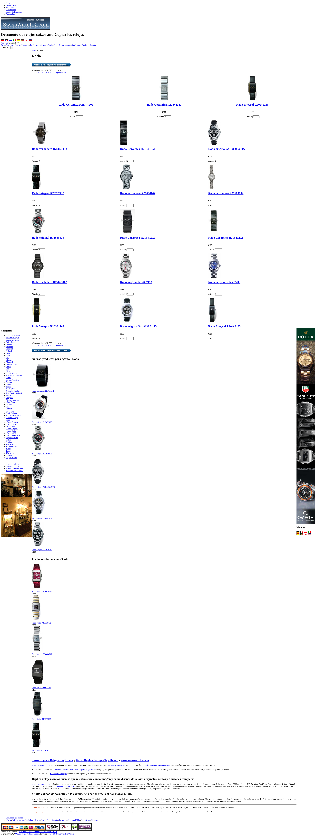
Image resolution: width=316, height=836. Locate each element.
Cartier (8, 353)
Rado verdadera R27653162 (49, 282)
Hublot (8, 387)
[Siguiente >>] (60, 72)
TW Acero (10, 453)
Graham (9, 382)
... (53, 72)
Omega (9, 404)
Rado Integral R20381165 (48, 326)
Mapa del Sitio (74, 820)
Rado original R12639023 (48, 237)
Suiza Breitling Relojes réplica (157, 765)
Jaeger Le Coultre (13, 391)
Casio (8, 355)
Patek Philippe (11, 413)
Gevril (8, 378)
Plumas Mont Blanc (13, 415)
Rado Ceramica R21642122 (164, 104)
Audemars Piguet (12, 338)
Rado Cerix (11, 424)
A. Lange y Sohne (13, 335)
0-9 (55, 832)
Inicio (8, 3)
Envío (50, 45)
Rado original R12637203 (224, 282)
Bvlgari (9, 351)
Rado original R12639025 (42, 422)
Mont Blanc (10, 402)
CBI (7, 358)
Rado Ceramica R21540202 (225, 237)
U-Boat (9, 455)
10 (51, 72)
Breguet (9, 344)
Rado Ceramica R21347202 (137, 237)
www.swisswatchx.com (135, 760)
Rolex (8, 440)
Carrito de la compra (14, 12)
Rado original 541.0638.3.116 (226, 148)
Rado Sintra (11, 431)
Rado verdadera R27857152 (49, 148)
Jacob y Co (10, 389)
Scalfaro (9, 442)
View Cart (5, 43)
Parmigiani (10, 411)
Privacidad (63, 820)
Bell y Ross (10, 342)
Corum (8, 367)
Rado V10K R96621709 (41, 688)
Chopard (9, 362)
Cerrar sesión (11, 5)
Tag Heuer (10, 444)
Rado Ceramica (12, 422)
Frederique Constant (14, 375)
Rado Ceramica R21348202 (76, 104)
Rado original (12, 429)
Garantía (92, 45)
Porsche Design (12, 418)
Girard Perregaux (12, 380)
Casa (3, 45)
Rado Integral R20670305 (42, 591)
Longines (9, 398)
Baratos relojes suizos (14, 818)
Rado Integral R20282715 (48, 193)
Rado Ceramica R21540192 (137, 148)
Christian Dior (11, 364)
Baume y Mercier (13, 340)
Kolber (8, 395)
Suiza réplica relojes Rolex (62, 769)
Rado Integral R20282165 (252, 104)
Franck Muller (11, 373)
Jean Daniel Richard (14, 393)
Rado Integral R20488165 (224, 326)
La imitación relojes (58, 774)
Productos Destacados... (15, 468)
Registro (85, 45)
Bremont (9, 349)
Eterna (8, 371)
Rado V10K (11, 433)
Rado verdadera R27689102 (225, 193)
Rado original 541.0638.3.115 (138, 326)
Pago (56, 45)
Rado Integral (12, 426)
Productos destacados (38, 45)
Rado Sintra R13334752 (41, 623)
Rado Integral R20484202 (42, 654)
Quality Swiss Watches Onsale (27, 834)
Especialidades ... (12, 464)
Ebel (8, 369)
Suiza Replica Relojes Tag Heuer (52, 760)
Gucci (8, 384)
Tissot (8, 449)
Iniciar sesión (11, 10)
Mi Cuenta (10, 7)
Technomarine (11, 446)
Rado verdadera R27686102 (137, 193)
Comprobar (10, 14)
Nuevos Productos (22, 45)
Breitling (9, 347)
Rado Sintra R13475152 (41, 719)
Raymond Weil (12, 438)
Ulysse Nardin (11, 458)
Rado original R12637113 (136, 282)
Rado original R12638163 (42, 550)
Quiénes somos (64, 45)
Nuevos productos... (14, 466)
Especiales (10, 45)
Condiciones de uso (32, 820)
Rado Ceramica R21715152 (43, 391)
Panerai (9, 409)
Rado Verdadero (13, 435)
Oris (7, 406)
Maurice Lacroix (12, 400)
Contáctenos (76, 45)
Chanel (8, 360)
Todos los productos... (14, 471)
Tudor (8, 451)
